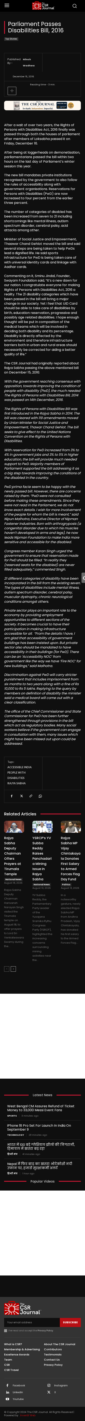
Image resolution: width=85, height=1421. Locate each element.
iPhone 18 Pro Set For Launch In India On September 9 (39, 1127)
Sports (12, 1115)
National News (13, 879)
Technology (15, 1135)
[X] (21, 796)
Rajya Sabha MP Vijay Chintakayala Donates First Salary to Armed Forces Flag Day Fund (70, 859)
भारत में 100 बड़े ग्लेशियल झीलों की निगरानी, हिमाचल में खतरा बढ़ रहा (41, 1146)
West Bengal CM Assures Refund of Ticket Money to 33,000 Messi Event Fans (40, 1108)
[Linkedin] (7, 1392)
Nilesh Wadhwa (29, 62)
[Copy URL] (30, 796)
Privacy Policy (45, 1330)
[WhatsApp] (40, 796)
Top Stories (11, 38)
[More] (12, 91)
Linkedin (18, 1392)
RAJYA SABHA (16, 783)
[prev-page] (6, 969)
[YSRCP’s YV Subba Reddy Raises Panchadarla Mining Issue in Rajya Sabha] (42, 827)
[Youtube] (7, 1399)
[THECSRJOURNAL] (43, 5)
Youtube (18, 1399)
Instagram (61, 1385)
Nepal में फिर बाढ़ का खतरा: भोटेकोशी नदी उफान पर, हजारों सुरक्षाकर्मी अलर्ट (39, 1165)
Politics (66, 884)
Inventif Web (27, 1415)
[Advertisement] (42, 1036)
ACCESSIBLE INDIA (19, 767)
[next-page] (13, 969)
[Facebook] (11, 796)
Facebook (19, 1385)
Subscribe (70, 1322)
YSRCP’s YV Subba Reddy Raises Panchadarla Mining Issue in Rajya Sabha (42, 859)
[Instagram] (49, 1385)
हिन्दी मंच (12, 1154)
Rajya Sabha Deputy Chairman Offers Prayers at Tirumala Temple (12, 856)
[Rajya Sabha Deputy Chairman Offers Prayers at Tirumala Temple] (14, 827)
